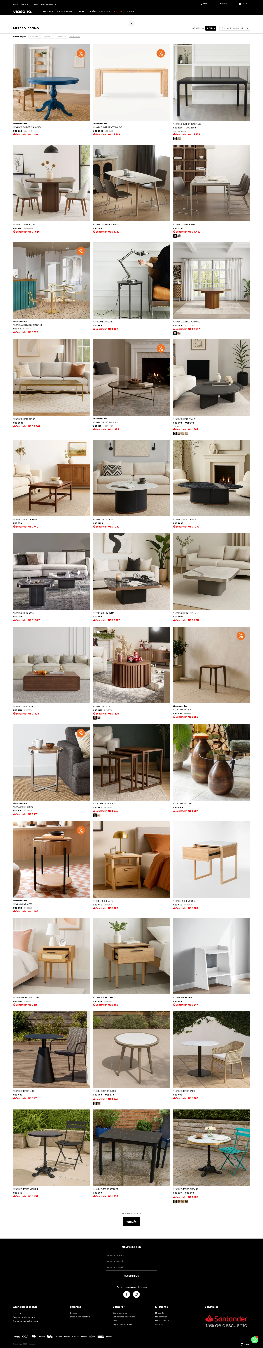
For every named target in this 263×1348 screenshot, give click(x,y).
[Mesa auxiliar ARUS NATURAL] (211, 665)
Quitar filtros (74, 36)
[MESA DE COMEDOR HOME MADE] (175, 138)
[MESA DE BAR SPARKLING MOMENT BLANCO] (51, 280)
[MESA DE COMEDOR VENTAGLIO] (175, 333)
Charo (81, 11)
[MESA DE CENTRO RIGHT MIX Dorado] (131, 377)
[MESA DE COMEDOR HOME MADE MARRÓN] (211, 82)
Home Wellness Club (48, 4)
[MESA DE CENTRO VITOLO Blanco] (131, 478)
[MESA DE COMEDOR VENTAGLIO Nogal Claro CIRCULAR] (211, 280)
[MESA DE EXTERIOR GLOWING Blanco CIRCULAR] (211, 1147)
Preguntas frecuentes (122, 1324)
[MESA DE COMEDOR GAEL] (175, 235)
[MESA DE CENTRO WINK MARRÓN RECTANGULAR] (51, 665)
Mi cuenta (159, 1313)
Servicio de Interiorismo (24, 1317)
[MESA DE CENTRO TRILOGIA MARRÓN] (51, 478)
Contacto (25, 4)
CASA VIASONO (65, 11)
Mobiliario (34, 36)
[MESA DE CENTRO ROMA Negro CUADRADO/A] (131, 571)
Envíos (15, 4)
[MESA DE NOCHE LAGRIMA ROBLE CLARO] (131, 956)
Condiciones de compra (124, 1316)
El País (130, 11)
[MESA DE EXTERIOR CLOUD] (94, 1103)
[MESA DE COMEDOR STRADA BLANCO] (131, 183)
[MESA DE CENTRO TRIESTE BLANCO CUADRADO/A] (211, 571)
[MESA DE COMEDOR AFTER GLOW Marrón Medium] (131, 82)
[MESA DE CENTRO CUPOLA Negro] (211, 478)
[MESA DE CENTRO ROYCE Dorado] (51, 377)
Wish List (159, 1324)
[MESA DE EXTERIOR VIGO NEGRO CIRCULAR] (51, 1049)
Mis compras (161, 1316)
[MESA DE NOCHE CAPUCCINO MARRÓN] (51, 956)
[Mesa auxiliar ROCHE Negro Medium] (131, 280)
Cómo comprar (120, 1313)
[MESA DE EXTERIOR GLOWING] (175, 1201)
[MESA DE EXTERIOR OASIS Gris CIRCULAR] (211, 1049)
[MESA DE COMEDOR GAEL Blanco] (211, 183)
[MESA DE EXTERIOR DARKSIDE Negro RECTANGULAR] (131, 1147)
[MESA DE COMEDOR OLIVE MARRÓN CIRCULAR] (51, 183)
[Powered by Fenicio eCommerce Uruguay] (245, 1344)
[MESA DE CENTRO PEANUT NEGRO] (211, 377)
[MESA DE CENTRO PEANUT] (175, 433)
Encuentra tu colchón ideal (25, 1321)
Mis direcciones (162, 1320)
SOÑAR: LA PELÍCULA (100, 11)
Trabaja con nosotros (80, 1316)
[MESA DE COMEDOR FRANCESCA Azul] (51, 82)
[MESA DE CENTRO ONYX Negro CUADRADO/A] (51, 571)
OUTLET (118, 11)
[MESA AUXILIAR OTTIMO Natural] (51, 762)
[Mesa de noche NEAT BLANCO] (211, 956)
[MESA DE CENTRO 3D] (94, 717)
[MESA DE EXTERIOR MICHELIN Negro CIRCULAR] (51, 1147)
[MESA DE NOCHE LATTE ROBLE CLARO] (131, 859)
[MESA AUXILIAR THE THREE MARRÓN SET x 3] (131, 762)
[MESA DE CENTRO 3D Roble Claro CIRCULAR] (131, 665)
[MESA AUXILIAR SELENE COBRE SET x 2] (211, 762)
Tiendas (35, 4)
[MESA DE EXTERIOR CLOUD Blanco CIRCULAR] (131, 1049)
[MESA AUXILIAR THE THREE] (94, 815)
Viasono (59, 36)
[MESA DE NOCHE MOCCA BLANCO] (211, 859)
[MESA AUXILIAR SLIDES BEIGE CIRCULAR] (51, 859)
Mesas (47, 36)
